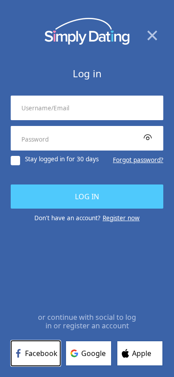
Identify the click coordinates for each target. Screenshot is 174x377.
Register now (121, 218)
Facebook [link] (41, 353)
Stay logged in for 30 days (62, 159)
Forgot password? (138, 160)
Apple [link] (141, 353)
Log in (87, 196)
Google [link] (93, 353)
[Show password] (148, 137)
